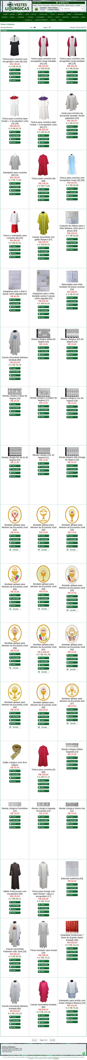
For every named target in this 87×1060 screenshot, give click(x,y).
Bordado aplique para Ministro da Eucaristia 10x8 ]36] (43, 705)
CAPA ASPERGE (78, 14)
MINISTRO (66, 17)
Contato (78, 5)
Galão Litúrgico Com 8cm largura (15, 763)
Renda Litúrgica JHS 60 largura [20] (72, 340)
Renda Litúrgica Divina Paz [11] (72, 809)
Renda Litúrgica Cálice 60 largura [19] (15, 397)
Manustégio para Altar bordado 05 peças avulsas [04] (72, 286)
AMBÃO (19, 14)
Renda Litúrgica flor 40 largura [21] (43, 456)
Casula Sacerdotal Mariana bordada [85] (15, 1007)
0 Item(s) (42, 9)
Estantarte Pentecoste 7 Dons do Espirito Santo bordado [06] (72, 937)
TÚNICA (53, 20)
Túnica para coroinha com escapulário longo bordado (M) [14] (72, 61)
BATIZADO (61, 14)
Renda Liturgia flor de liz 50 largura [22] (15, 458)
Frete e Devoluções (44, 5)
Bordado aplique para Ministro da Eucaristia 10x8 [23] (72, 527)
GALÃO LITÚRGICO (41, 20)
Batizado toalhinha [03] (72, 878)
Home (35, 5)
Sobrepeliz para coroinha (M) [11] (15, 173)
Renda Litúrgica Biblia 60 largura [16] (43, 340)
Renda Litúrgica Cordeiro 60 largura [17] (43, 399)
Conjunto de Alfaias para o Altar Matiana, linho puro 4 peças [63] (72, 228)
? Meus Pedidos (52, 8)
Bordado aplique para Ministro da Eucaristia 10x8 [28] (43, 586)
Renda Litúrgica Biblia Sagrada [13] (72, 750)
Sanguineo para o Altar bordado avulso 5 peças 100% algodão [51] (43, 296)
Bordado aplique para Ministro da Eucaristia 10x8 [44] (15, 704)
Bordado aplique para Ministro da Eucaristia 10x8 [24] (15, 527)
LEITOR (57, 17)
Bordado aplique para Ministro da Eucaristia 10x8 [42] (72, 647)
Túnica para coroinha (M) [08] (43, 179)
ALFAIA (12, 14)
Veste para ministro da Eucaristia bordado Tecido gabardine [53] (72, 115)
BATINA (53, 14)
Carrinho (43, 8)
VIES (60, 20)
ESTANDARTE (41, 17)
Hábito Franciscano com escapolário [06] (14, 892)
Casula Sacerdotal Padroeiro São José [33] (14, 950)
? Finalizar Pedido (53, 9)
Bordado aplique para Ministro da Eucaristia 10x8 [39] (15, 645)
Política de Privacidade (71, 1057)
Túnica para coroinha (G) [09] (43, 770)
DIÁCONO (30, 17)
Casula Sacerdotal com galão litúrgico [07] (43, 238)
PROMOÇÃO (75, 17)
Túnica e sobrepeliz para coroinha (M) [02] (15, 236)
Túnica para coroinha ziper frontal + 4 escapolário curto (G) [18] (15, 121)
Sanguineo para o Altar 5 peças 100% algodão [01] (15, 292)
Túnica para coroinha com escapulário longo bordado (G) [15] (43, 61)
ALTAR (5, 14)
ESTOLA (50, 17)
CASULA (12, 17)
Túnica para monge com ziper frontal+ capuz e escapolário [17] (43, 893)
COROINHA (21, 17)
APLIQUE (33, 14)
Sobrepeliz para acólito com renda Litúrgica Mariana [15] (72, 1001)
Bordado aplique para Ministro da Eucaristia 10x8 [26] (15, 586)
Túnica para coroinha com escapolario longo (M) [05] (72, 179)
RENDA (83, 17)
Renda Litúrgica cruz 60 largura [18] (72, 399)
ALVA (27, 14)
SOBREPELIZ (28, 20)
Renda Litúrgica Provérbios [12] (15, 809)
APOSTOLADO (43, 14)
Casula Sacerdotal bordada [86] (43, 1005)
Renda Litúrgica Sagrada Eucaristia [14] (43, 809)
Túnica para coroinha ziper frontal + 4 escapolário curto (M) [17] (43, 124)
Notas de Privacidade (57, 5)
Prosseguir (56, 1058)
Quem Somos (70, 5)
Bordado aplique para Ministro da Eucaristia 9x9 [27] (72, 701)
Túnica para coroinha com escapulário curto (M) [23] (14, 60)
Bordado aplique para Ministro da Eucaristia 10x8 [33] (72, 587)
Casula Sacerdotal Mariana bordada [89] (15, 358)
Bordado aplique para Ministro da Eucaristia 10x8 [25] (43, 527)
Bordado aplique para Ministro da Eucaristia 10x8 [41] (43, 647)
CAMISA (69, 14)
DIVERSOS (5, 17)
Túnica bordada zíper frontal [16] (43, 951)
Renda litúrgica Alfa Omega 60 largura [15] (72, 458)
